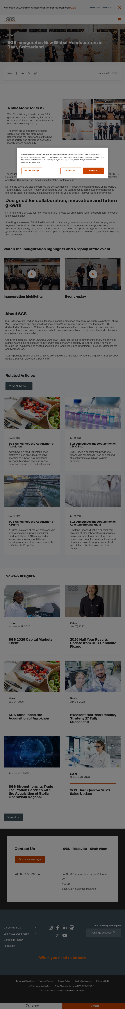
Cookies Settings (31, 171)
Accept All (93, 171)
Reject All (70, 171)
